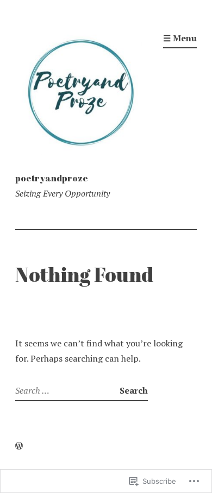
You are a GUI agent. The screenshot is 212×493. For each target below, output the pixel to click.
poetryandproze (51, 178)
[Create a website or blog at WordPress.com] (19, 446)
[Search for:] (67, 390)
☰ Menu (180, 38)
